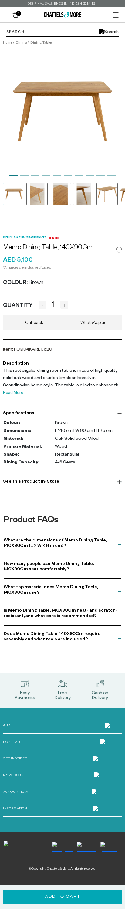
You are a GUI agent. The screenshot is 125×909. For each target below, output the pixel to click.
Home (7, 43)
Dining (21, 43)
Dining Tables (41, 43)
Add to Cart (62, 897)
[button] (62, 413)
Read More (13, 393)
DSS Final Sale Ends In (47, 3)
